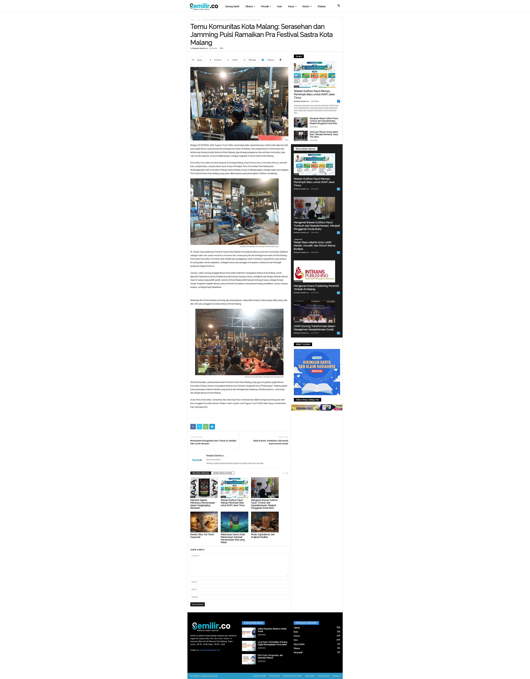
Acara (198, 20)
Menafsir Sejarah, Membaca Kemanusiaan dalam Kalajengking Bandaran (202, 504)
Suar (279, 6)
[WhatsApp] (206, 426)
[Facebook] (193, 426)
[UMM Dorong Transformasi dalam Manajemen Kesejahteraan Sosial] (317, 312)
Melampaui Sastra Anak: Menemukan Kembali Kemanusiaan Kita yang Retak (233, 538)
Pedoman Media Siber (292, 676)
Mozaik (265, 6)
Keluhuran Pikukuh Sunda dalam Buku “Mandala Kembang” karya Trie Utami (324, 134)
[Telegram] (212, 426)
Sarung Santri (232, 6)
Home (192, 20)
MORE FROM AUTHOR (222, 473)
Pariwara (336, 676)
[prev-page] (283, 473)
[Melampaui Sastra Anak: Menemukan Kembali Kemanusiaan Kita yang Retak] (234, 522)
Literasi (193, 531)
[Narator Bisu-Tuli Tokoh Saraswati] (204, 522)
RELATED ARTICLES (201, 473)
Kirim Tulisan (274, 676)
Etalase (322, 6)
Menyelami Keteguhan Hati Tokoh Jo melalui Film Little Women (213, 442)
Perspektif (298, 652)
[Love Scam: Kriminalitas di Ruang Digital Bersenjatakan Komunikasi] (249, 646)
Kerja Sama (310, 676)
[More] (280, 60)
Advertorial (298, 239)
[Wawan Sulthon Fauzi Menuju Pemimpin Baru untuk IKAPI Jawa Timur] (234, 487)
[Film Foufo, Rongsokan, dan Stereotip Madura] (249, 659)
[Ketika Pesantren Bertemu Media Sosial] (249, 633)
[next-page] (287, 473)
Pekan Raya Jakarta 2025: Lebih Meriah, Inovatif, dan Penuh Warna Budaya (314, 245)
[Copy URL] (218, 426)
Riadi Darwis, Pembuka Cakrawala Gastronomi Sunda (270, 442)
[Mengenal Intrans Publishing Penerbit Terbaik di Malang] (317, 271)
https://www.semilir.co (213, 459)
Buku (193, 497)
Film (296, 640)
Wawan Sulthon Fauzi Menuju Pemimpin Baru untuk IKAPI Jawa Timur (233, 503)
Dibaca (249, 6)
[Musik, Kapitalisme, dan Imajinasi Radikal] (265, 522)
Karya (291, 6)
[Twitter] (199, 426)
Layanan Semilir (259, 676)
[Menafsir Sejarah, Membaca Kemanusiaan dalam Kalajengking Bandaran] (204, 487)
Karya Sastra (299, 644)
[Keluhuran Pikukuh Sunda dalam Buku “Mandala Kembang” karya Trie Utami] (301, 136)
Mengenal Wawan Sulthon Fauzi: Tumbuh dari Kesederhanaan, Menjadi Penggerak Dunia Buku (264, 504)
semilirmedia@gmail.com (210, 650)
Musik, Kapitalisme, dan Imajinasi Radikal (263, 535)
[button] (339, 6)
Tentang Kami (323, 676)
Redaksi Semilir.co (200, 48)
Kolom (305, 6)
